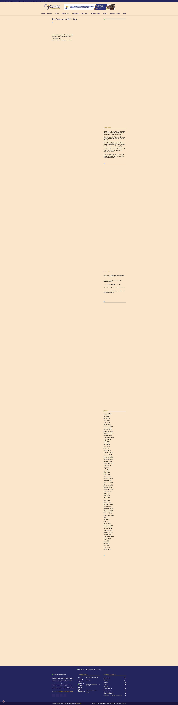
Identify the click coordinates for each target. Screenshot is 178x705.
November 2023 (108, 485)
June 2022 (107, 519)
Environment (75, 13)
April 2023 (107, 500)
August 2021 (107, 539)
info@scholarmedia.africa (66, 691)
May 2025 (107, 446)
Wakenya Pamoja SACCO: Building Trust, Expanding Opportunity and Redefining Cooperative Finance (114, 132)
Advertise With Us (25, 1)
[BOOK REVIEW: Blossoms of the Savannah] (81, 686)
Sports (104, 13)
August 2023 (107, 491)
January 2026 (108, 429)
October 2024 (108, 461)
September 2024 (109, 463)
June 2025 (107, 444)
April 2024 (107, 474)
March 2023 (107, 502)
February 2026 (108, 427)
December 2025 (108, 431)
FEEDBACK (112, 13)
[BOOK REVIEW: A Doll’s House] (81, 692)
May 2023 (107, 498)
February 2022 (108, 526)
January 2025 (108, 455)
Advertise (93, 703)
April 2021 (107, 547)
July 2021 (107, 541)
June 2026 (107, 418)
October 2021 (108, 534)
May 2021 (107, 545)
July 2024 (107, 468)
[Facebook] (169, 1)
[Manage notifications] (4, 701)
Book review (85, 13)
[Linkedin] (171, 1)
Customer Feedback (48, 1)
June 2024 (107, 470)
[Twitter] (173, 1)
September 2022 (109, 515)
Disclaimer (119, 703)
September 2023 (109, 489)
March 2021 (107, 549)
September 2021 (109, 537)
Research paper (95, 13)
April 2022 (107, 522)
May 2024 (107, 472)
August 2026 (107, 414)
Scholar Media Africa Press (58, 40)
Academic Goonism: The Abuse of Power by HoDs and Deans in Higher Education (114, 150)
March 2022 (107, 524)
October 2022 (108, 513)
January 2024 (108, 481)
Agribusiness (65, 13)
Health (57, 13)
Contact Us (40, 1)
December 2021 (108, 530)
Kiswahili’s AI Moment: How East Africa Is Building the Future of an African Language (114, 156)
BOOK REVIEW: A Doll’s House (92, 691)
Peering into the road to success (118, 287)
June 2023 (107, 496)
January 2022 (108, 528)
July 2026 (107, 416)
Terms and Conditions (111, 703)
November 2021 (108, 532)
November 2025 (108, 433)
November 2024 (108, 459)
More (124, 13)
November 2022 (108, 511)
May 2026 (107, 420)
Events (118, 13)
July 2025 (107, 442)
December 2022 (108, 509)
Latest (43, 13)
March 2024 (107, 476)
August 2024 (107, 466)
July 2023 (107, 494)
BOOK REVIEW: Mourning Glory (114, 284)
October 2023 (108, 487)
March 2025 (107, 450)
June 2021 (107, 543)
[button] (136, 14)
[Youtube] (176, 1)
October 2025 (108, 435)
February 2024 (108, 478)
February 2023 (108, 504)
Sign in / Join (18, 1)
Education (49, 13)
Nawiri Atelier (78, 703)
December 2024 (108, 457)
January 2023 (108, 506)
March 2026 (107, 425)
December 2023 (108, 483)
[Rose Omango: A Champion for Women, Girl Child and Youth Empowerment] (63, 27)
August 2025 (107, 440)
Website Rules (34, 1)
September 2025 (109, 438)
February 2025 (108, 453)
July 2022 (107, 517)
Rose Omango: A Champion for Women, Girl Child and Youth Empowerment (62, 36)
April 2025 (107, 448)
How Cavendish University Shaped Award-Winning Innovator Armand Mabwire (114, 138)
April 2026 (107, 422)
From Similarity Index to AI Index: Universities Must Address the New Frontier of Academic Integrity (114, 144)
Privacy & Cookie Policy (101, 703)
